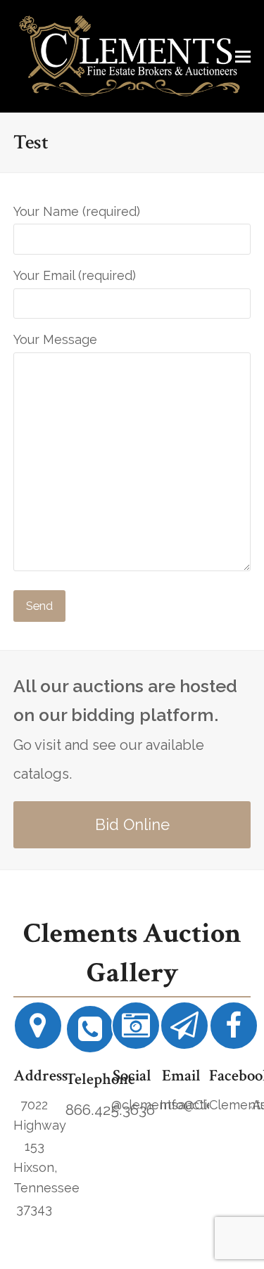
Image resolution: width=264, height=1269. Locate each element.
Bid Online (132, 824)
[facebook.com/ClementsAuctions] (233, 1031)
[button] (243, 56)
